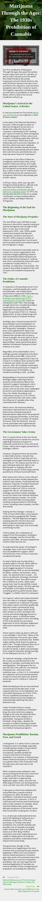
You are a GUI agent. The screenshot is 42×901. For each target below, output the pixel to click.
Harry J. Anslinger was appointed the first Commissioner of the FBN (18, 298)
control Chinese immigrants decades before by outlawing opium (19, 190)
